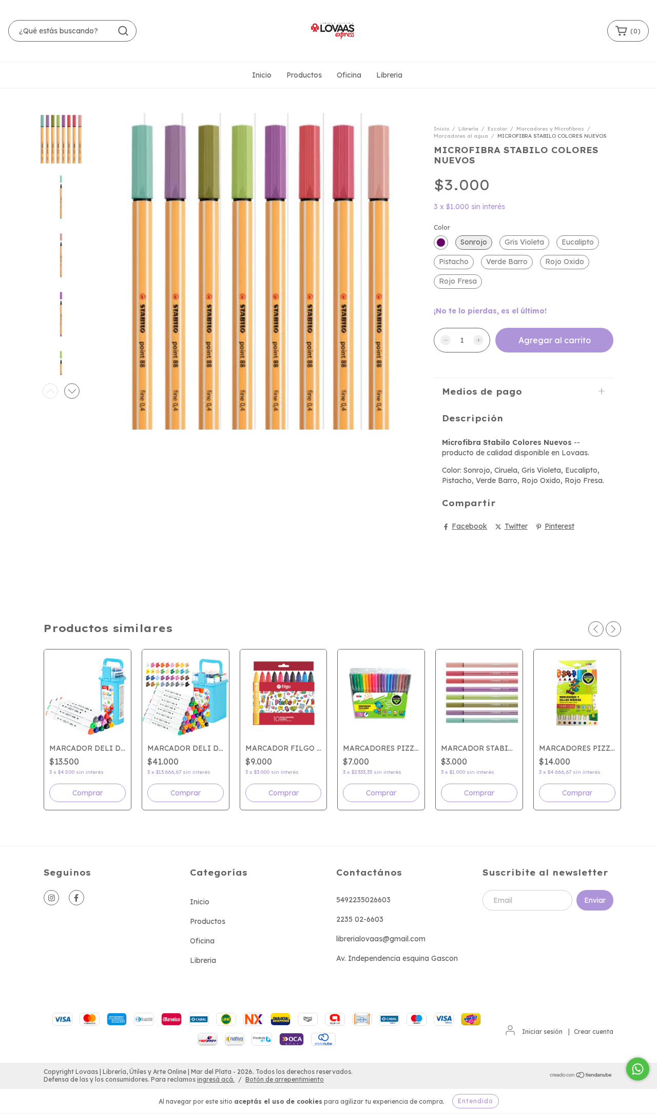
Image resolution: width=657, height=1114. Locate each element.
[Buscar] (123, 31)
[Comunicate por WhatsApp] (637, 1069)
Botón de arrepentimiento (284, 1079)
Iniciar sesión (542, 1031)
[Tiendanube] (581, 1076)
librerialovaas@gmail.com (381, 938)
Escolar (497, 128)
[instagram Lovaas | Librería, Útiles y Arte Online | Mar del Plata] (51, 897)
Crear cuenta (593, 1031)
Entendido (475, 1101)
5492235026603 (363, 899)
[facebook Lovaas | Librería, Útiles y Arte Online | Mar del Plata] (76, 897)
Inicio (262, 75)
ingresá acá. (216, 1079)
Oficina (349, 75)
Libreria (389, 75)
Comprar (283, 792)
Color (442, 227)
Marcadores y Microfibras (550, 128)
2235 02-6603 (359, 919)
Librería (468, 128)
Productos (304, 75)
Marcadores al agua (461, 136)
